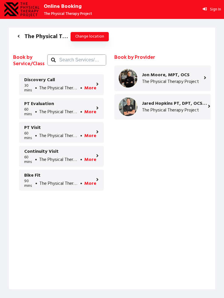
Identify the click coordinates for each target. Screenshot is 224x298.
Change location (89, 36)
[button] (19, 36)
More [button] (90, 88)
